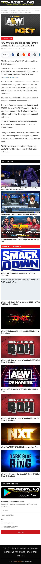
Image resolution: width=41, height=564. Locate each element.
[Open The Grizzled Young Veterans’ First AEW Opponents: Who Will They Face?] (20, 227)
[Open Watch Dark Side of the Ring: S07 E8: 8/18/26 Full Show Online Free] (20, 461)
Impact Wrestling (31, 552)
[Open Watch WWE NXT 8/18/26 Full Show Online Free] (20, 434)
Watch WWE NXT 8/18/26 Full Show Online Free (19, 447)
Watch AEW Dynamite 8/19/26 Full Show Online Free (19, 390)
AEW (16, 552)
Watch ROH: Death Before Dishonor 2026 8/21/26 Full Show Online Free (20, 303)
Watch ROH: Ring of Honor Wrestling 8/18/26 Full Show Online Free (20, 419)
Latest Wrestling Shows (12, 246)
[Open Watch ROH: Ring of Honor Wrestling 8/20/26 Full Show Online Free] (20, 347)
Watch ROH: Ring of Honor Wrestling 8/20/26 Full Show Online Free (20, 361)
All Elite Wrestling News (7, 38)
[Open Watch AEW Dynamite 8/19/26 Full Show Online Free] (20, 376)
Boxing (19, 556)
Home (2, 10)
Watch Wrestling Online (10, 10)
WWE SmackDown (32, 548)
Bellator (22, 552)
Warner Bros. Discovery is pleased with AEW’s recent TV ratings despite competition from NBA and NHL (19, 188)
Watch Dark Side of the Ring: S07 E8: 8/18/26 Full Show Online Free (20, 475)
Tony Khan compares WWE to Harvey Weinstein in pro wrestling (19, 214)
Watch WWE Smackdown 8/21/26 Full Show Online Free (18, 274)
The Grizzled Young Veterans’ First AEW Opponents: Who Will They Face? (20, 240)
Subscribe (20, 532)
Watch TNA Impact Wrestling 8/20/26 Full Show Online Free (20, 332)
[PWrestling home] (17, 3)
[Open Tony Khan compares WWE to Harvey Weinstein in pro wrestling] (20, 202)
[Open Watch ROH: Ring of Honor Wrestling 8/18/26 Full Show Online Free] (20, 405)
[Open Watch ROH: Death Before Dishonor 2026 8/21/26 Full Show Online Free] (20, 289)
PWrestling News (18, 561)
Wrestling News (9, 552)
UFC (23, 556)
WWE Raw (23, 548)
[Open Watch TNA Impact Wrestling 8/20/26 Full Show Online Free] (20, 318)
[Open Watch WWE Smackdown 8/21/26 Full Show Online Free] (20, 260)
